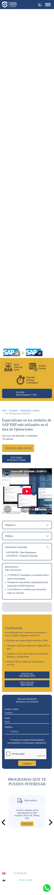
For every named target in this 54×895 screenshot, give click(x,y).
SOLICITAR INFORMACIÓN (27, 675)
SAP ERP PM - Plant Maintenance (21, 552)
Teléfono (8, 727)
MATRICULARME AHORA (18, 448)
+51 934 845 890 (20, 873)
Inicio (4, 410)
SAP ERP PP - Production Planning (21, 556)
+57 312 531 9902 (25, 880)
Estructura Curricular (16, 547)
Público (9, 536)
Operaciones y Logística (29, 410)
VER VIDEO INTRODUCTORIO (16, 458)
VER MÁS (27, 824)
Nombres (12, 709)
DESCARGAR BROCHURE (27, 683)
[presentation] (3, 822)
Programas (13, 410)
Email (7, 718)
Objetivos (10, 525)
